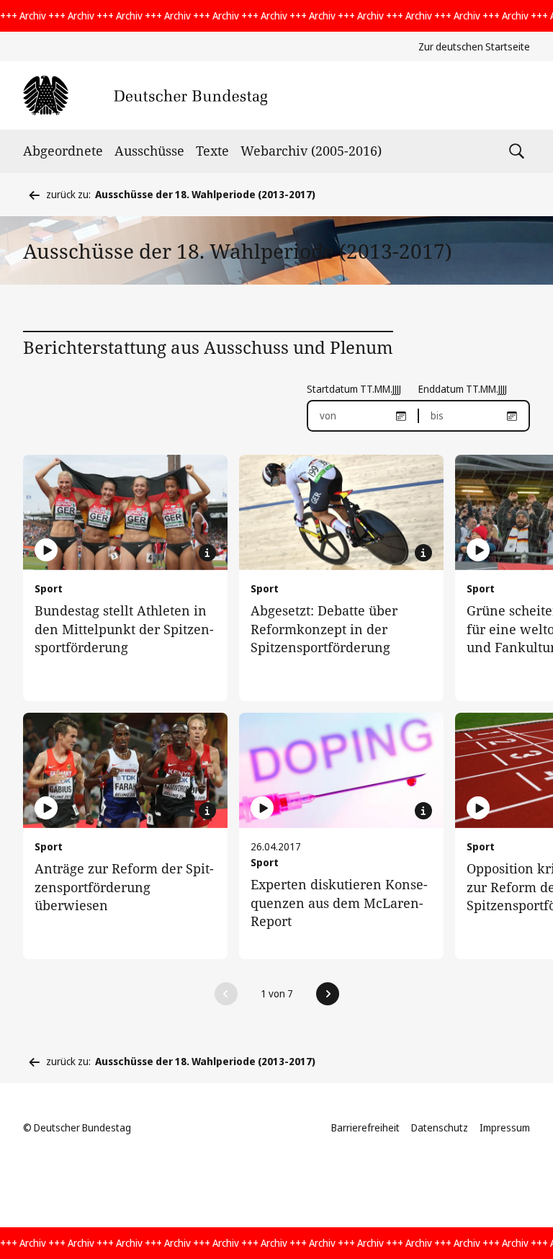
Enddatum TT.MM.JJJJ (462, 389)
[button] (226, 993)
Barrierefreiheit (365, 1127)
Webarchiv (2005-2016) (311, 150)
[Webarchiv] (145, 95)
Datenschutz (439, 1127)
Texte (212, 150)
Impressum (505, 1127)
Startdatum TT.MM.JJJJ (354, 389)
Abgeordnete (63, 150)
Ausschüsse (149, 150)
